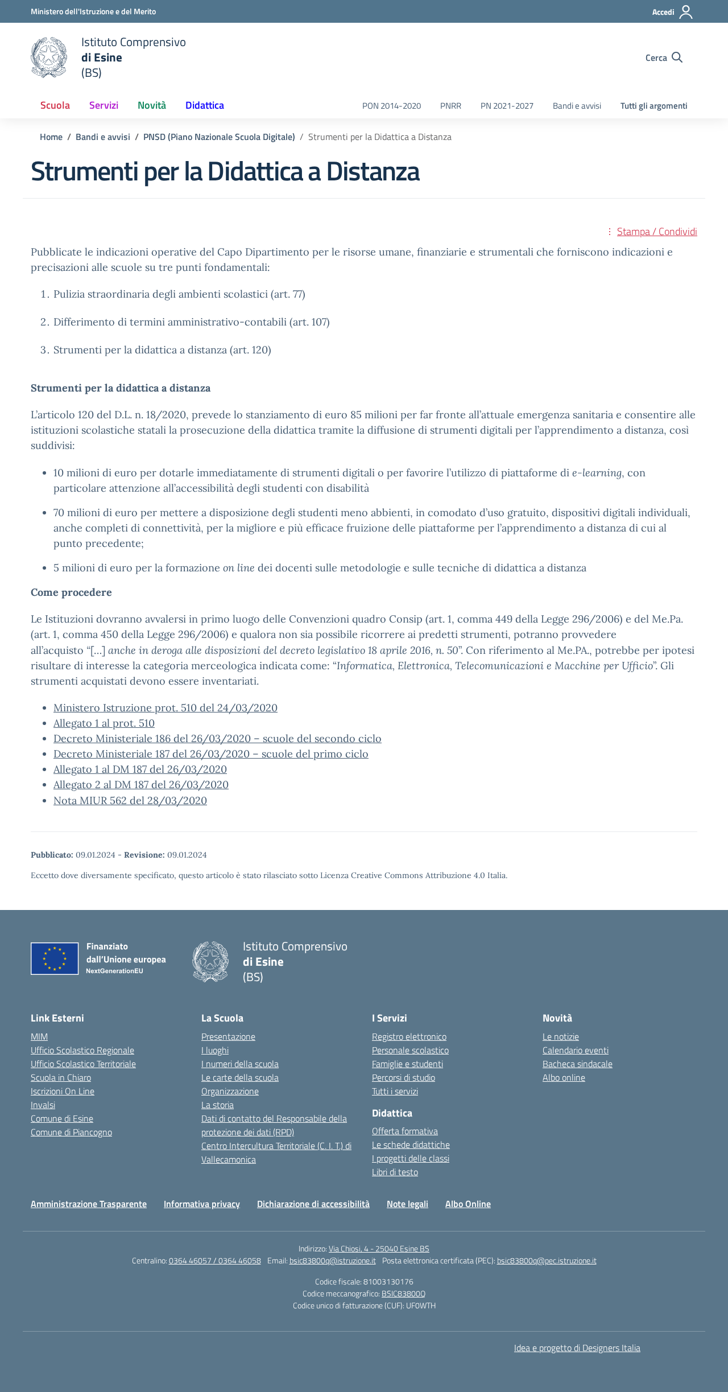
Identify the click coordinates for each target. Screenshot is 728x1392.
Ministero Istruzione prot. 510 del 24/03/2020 (165, 707)
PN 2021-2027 (507, 105)
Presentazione (228, 1036)
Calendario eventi (576, 1050)
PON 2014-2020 (391, 105)
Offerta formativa (405, 1131)
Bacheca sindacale (578, 1063)
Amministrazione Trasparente (89, 1203)
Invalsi (43, 1104)
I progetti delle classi (410, 1158)
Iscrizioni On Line (62, 1091)
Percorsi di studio (403, 1077)
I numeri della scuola (240, 1063)
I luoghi (215, 1050)
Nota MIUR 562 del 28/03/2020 (130, 800)
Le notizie (561, 1036)
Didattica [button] (204, 105)
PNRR (450, 105)
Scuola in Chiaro (61, 1077)
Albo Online (468, 1203)
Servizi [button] (103, 105)
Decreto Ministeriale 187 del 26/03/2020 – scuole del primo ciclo (211, 753)
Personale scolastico (410, 1050)
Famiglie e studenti (407, 1063)
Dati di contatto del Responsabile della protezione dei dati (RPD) (274, 1125)
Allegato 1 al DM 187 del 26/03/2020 (140, 769)
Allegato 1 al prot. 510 (104, 723)
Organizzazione (230, 1091)
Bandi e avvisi (577, 105)
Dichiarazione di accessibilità (313, 1203)
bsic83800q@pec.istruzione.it (547, 1260)
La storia (217, 1104)
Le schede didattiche (411, 1144)
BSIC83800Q (403, 1293)
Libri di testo (395, 1172)
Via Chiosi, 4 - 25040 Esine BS (379, 1248)
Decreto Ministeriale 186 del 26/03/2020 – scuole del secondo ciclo (217, 738)
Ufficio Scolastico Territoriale (83, 1063)
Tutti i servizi (395, 1091)
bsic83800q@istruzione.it (332, 1260)
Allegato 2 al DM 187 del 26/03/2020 (141, 784)
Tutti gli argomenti (654, 105)
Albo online (564, 1077)
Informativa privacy (202, 1203)
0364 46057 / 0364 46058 (215, 1260)
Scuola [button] (55, 105)
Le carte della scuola (240, 1077)
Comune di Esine (62, 1118)
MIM (39, 1036)
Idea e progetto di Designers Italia (577, 1347)
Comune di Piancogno (71, 1132)
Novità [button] (152, 105)
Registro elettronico (409, 1036)
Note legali (407, 1203)
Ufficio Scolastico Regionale (82, 1050)
